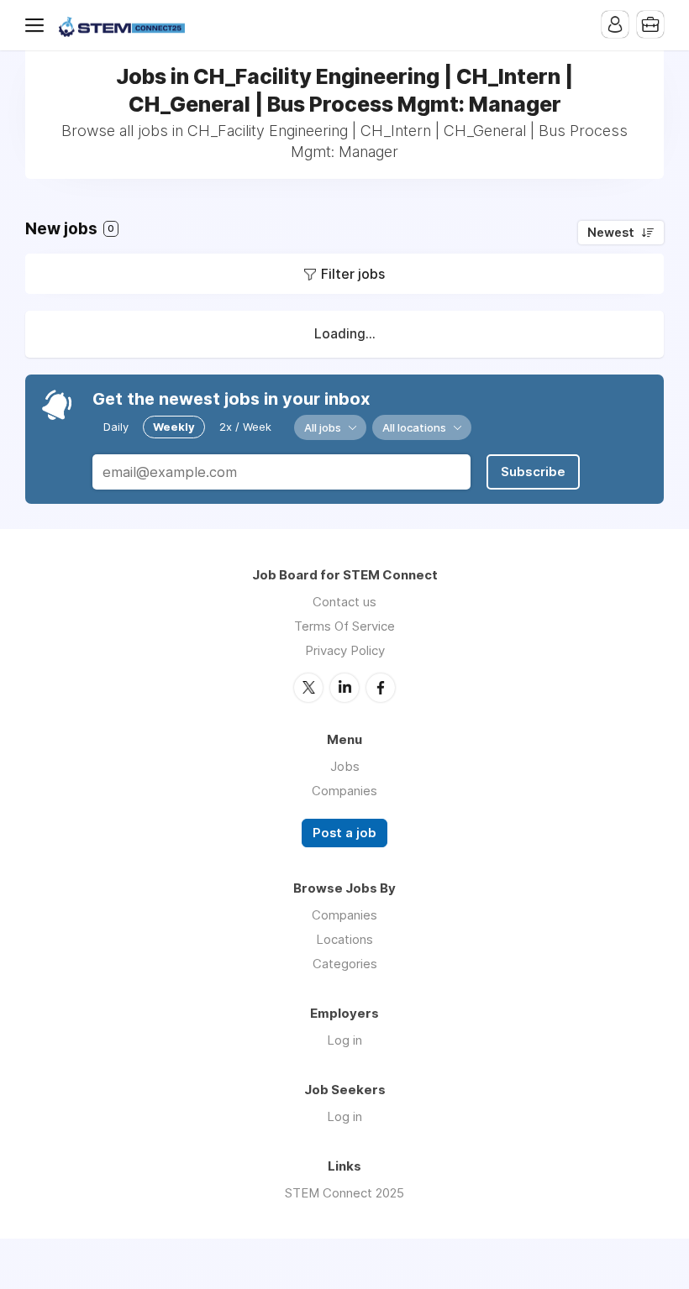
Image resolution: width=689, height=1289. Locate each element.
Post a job (344, 833)
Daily (116, 426)
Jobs (345, 766)
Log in (344, 1040)
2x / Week (245, 426)
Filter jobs (353, 273)
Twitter (308, 687)
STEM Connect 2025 (344, 1193)
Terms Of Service (344, 626)
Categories (345, 964)
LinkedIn (344, 687)
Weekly (174, 426)
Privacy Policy (345, 650)
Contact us (344, 602)
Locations (344, 939)
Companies (344, 791)
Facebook (380, 687)
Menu (37, 25)
